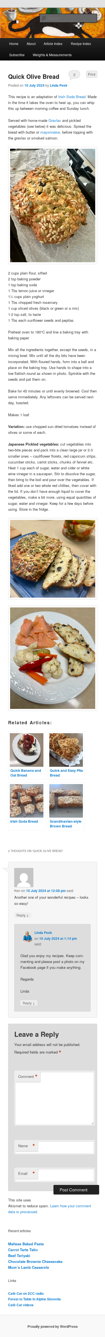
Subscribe (17, 54)
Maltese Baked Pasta (26, 1243)
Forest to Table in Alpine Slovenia (34, 1298)
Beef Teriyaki (19, 1255)
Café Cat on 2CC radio (26, 1293)
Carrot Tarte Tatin (23, 1249)
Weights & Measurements (52, 54)
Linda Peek (58, 85)
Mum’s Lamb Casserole (28, 1267)
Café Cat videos (21, 1304)
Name (26, 1145)
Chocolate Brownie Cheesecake (35, 1261)
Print (91, 74)
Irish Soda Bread (71, 96)
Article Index (53, 43)
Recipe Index (81, 43)
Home (13, 43)
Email (26, 1173)
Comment (28, 1076)
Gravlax (54, 120)
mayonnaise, (50, 132)
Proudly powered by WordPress (52, 1326)
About (31, 43)
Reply (23, 914)
